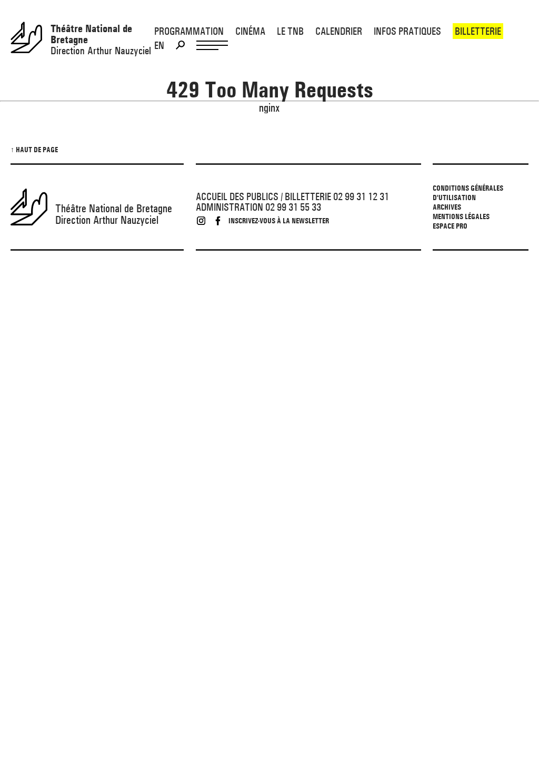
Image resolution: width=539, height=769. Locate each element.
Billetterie (478, 31)
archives (447, 207)
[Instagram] (201, 220)
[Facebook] (217, 220)
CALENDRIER (338, 31)
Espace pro (450, 226)
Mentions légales (461, 216)
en (159, 45)
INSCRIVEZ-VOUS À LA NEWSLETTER (278, 220)
